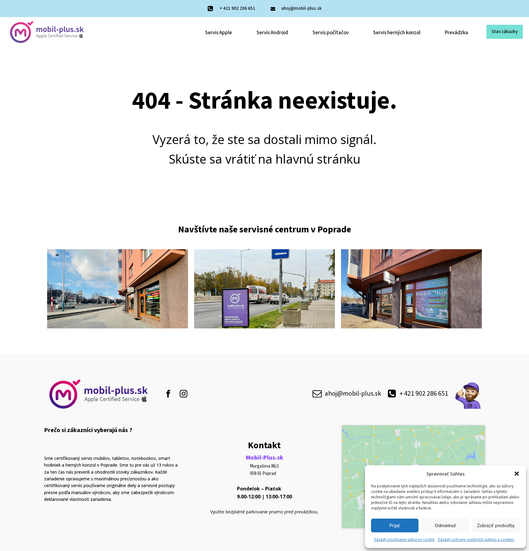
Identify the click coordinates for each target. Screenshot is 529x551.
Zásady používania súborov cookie (404, 539)
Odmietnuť (445, 525)
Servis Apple (218, 32)
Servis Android (272, 32)
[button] (517, 474)
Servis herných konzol (396, 32)
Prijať (394, 525)
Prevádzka (456, 32)
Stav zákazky (505, 31)
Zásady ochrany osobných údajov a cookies (476, 539)
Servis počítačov (331, 32)
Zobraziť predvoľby (496, 525)
